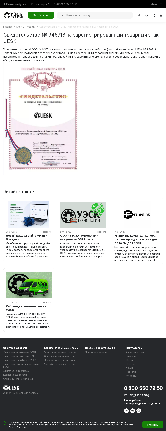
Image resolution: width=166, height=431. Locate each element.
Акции (129, 367)
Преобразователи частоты (59, 360)
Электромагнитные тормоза (60, 352)
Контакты (131, 375)
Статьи (130, 360)
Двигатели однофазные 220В (19, 360)
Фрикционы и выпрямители (59, 356)
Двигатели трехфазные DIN (18, 356)
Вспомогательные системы (61, 347)
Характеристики (135, 352)
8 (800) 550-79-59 (65, 4)
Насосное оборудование (100, 347)
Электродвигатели (15, 347)
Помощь (130, 364)
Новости (131, 371)
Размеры (131, 356)
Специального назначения (18, 378)
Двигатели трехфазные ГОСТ (19, 352)
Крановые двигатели (15, 374)
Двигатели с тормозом (16, 370)
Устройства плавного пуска (59, 364)
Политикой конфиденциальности (40, 425)
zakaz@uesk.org (136, 395)
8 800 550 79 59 (143, 388)
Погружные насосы (96, 352)
